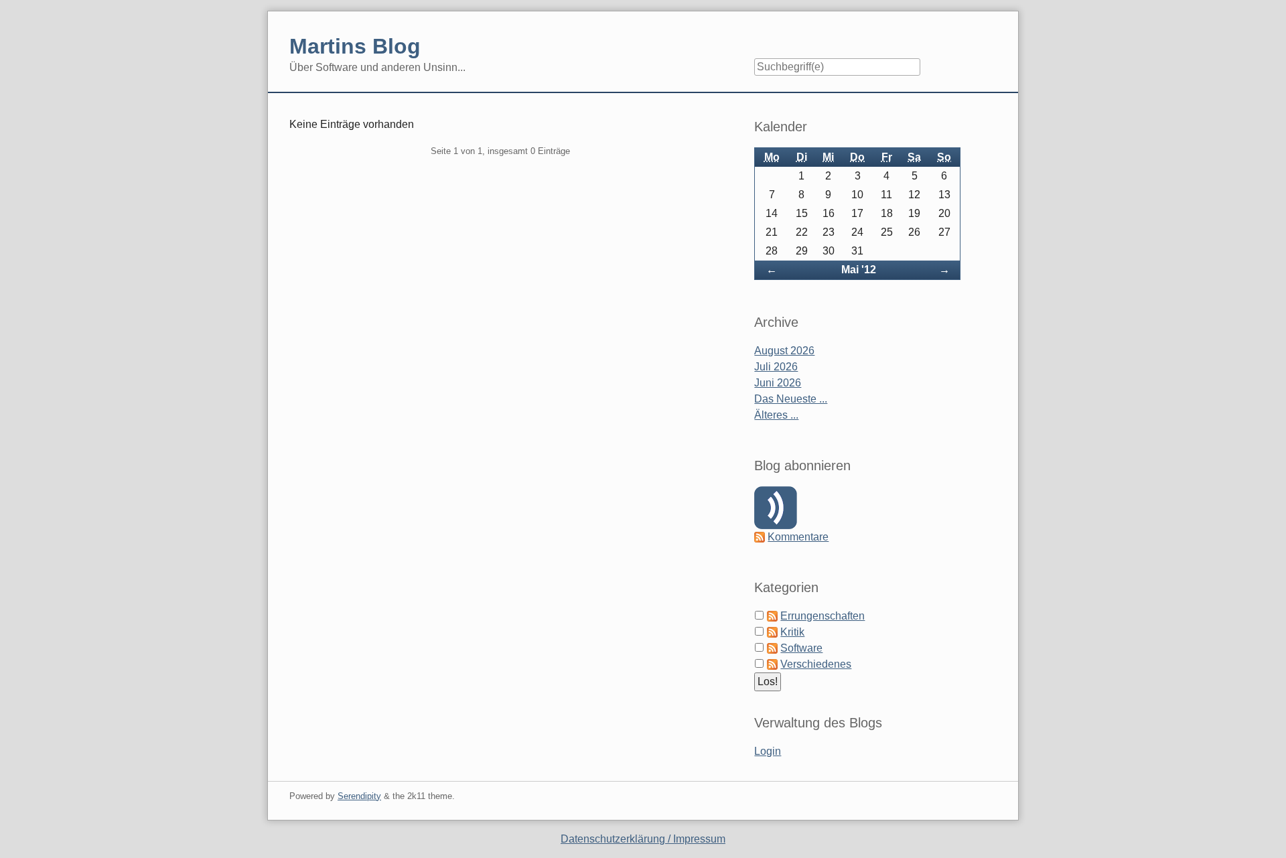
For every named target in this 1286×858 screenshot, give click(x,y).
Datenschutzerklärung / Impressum (643, 839)
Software (801, 648)
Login (767, 751)
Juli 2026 (776, 366)
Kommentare (798, 537)
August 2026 (784, 350)
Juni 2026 (777, 382)
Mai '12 (858, 269)
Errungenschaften (822, 616)
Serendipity (359, 796)
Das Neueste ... (790, 399)
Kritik (792, 632)
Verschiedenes (815, 664)
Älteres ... (776, 415)
